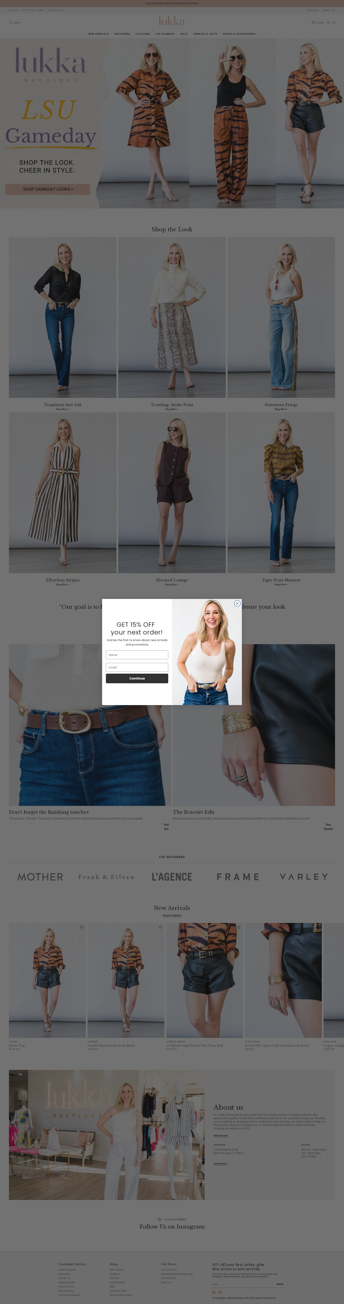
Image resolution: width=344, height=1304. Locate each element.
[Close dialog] (237, 603)
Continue (137, 678)
